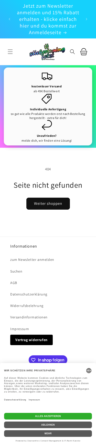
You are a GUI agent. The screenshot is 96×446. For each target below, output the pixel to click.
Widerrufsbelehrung (27, 305)
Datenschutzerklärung (28, 294)
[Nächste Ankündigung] (86, 19)
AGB (13, 282)
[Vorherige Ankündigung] (9, 19)
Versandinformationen (29, 317)
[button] (10, 51)
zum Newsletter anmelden (32, 259)
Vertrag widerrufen (31, 339)
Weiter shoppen (48, 203)
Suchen (16, 271)
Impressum (19, 329)
